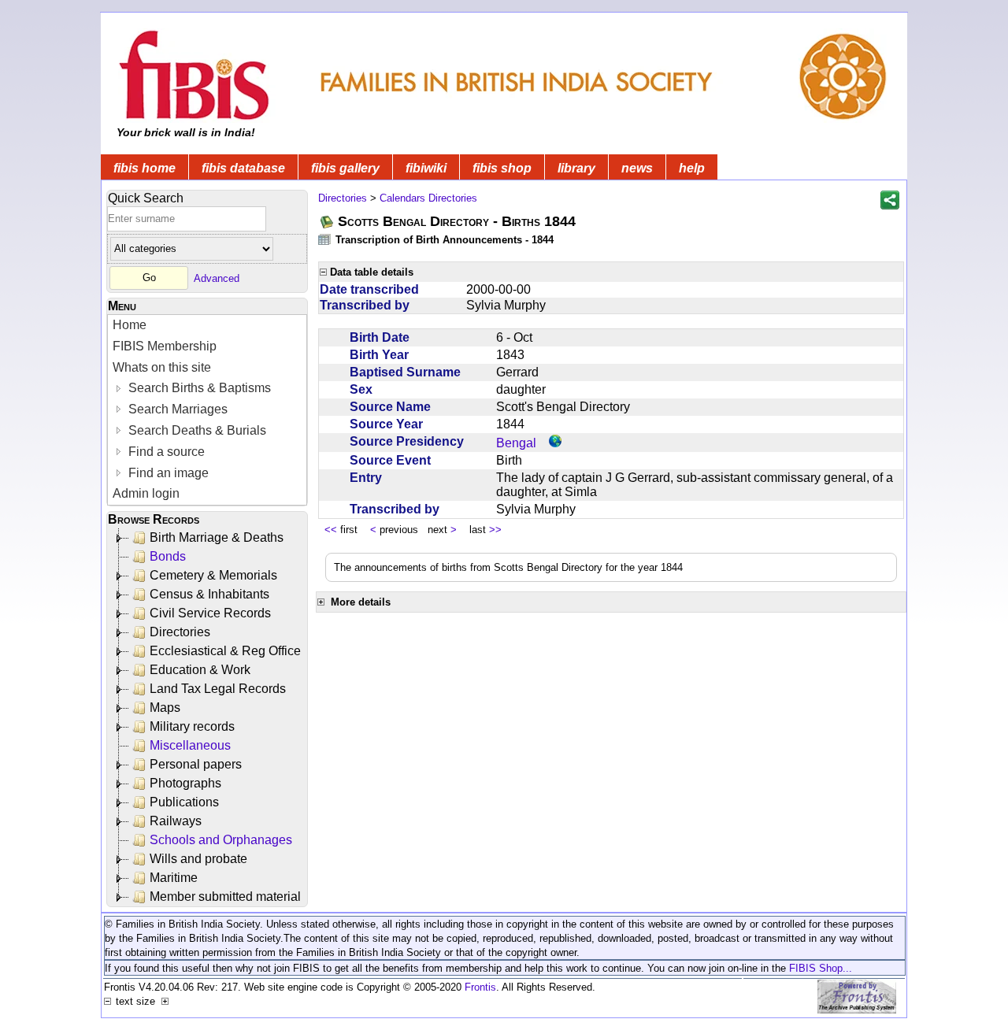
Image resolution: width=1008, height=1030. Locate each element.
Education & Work (200, 669)
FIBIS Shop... (820, 968)
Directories (180, 632)
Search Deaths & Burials (195, 430)
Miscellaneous (190, 745)
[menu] (207, 410)
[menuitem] (207, 325)
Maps (165, 707)
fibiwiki (426, 168)
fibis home (144, 168)
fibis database (243, 168)
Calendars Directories (428, 198)
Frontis (480, 987)
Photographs (185, 783)
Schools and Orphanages (221, 840)
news (637, 168)
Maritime (174, 877)
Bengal (516, 443)
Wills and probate (198, 858)
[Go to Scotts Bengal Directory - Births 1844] (328, 221)
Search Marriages (176, 409)
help (692, 168)
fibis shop (502, 168)
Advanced (216, 277)
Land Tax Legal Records (218, 688)
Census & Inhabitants (209, 594)
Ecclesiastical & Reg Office (225, 651)
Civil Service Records (210, 613)
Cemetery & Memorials (213, 575)
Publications (184, 802)
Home (129, 325)
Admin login (146, 493)
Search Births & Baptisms (198, 388)
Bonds (168, 556)
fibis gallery (345, 168)
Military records (192, 726)
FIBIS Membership (165, 346)
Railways (176, 821)
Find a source (165, 451)
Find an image (167, 473)
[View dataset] (325, 239)
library (576, 168)
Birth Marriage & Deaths (217, 537)
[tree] (208, 717)
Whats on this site (162, 367)
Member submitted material (225, 896)
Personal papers (196, 764)
